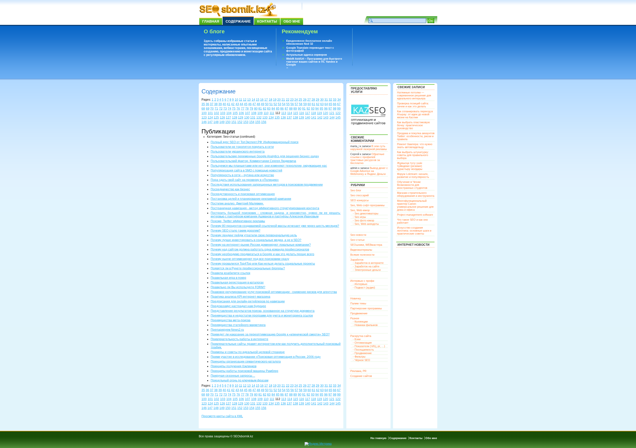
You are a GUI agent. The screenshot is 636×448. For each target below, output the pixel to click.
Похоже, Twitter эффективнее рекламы (238, 221)
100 (204, 113)
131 (252, 117)
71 (216, 108)
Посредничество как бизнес (230, 189)
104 (229, 113)
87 (286, 108)
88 (291, 108)
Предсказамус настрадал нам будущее (238, 306)
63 (322, 104)
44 (241, 104)
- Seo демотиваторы (365, 213)
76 (238, 108)
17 (266, 99)
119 (319, 113)
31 (326, 99)
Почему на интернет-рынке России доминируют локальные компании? (261, 244)
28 (313, 99)
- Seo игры (359, 216)
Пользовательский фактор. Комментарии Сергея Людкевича (253, 161)
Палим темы (358, 303)
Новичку (355, 298)
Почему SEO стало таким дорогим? (235, 230)
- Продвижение (362, 353)
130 (246, 117)
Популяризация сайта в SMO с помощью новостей (246, 170)
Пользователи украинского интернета (238, 151)
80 (256, 108)
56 (292, 104)
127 (228, 117)
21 (283, 99)
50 (267, 104)
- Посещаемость (363, 349)
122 (338, 113)
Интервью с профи (362, 280)
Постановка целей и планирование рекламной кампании (251, 199)
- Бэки (356, 339)
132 (259, 117)
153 (245, 122)
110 (266, 113)
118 (313, 113)
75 (234, 108)
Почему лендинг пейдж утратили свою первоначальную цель (254, 235)
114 (289, 113)
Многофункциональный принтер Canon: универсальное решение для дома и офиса (415, 205)
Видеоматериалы (361, 249)
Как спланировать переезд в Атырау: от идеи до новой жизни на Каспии (415, 114)
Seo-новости (358, 234)
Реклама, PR (358, 370)
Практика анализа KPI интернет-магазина (240, 296)
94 (317, 108)
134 (271, 117)
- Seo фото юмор (363, 220)
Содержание (238, 21)
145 (338, 117)
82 (264, 108)
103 (222, 113)
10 (236, 99)
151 (234, 122)
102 (216, 113)
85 (277, 108)
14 (253, 99)
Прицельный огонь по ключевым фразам (239, 380)
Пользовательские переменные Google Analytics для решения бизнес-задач (265, 156)
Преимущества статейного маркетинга (238, 325)
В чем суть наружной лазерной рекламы (368, 148)
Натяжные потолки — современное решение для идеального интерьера (414, 95)
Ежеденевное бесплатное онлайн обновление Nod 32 (309, 42)
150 (228, 122)
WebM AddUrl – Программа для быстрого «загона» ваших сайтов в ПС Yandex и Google (314, 61)
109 (260, 113)
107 (247, 113)
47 (254, 104)
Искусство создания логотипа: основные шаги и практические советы (414, 230)
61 (313, 104)
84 (273, 108)
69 (207, 108)
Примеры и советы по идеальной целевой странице (248, 352)
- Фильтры (359, 356)
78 (247, 108)
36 (207, 104)
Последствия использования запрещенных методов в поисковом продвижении (267, 184)
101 (210, 113)
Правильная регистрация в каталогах (237, 282)
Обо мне (291, 21)
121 (331, 113)
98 (334, 108)
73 (225, 108)
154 (251, 122)
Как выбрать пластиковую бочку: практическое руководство (413, 125)
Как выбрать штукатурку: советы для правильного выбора (413, 155)
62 (317, 104)
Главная (210, 21)
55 (288, 104)
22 (287, 99)
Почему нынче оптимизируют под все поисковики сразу (250, 259)
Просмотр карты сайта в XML (222, 416)
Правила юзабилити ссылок (230, 273)
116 (301, 113)
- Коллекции (360, 321)
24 (296, 99)
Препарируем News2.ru (227, 329)
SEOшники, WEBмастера (366, 244)
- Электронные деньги (367, 269)
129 (240, 117)
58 (300, 104)
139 (301, 117)
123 (204, 117)
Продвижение (358, 313)
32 (330, 99)
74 (229, 108)
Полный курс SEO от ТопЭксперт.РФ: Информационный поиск (254, 142)
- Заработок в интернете (368, 262)
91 (304, 108)
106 (241, 113)
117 (307, 113)
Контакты (267, 21)
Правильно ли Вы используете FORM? (238, 287)
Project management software (415, 214)
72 (221, 108)
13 (249, 99)
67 (339, 104)
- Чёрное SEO (361, 360)
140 (307, 117)
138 (295, 117)
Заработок (356, 259)
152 (239, 122)
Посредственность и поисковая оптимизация (243, 194)
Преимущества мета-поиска (230, 320)
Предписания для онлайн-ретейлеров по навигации (248, 301)
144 (332, 117)
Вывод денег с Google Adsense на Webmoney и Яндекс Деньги (369, 170)
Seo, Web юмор (360, 210)
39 (220, 104)
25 (300, 99)
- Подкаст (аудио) (364, 287)
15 (257, 99)
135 (277, 117)
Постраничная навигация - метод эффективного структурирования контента (265, 208)
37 (211, 104)
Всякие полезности (362, 254)
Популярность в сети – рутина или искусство (242, 175)
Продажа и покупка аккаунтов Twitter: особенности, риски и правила (416, 136)
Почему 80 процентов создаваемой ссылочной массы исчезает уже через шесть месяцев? (275, 226)
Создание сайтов (361, 375)
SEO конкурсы (359, 200)
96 (326, 108)
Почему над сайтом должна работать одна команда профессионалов (260, 249)
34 (339, 99)
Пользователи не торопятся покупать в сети (242, 147)
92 (308, 108)
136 (283, 117)
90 (299, 108)
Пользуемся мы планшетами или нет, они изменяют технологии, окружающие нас (269, 165)
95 (321, 108)
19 (275, 99)
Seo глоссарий (359, 195)
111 (272, 113)
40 (224, 104)
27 (309, 99)
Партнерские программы (366, 308)
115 (295, 113)
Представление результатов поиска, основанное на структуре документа (263, 311)
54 (283, 104)
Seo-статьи (357, 239)
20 (279, 99)
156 (263, 122)
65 (330, 104)
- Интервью (360, 284)
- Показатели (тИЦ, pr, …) (369, 346)
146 (204, 122)
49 (262, 104)
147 (210, 122)
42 (233, 104)
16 (262, 99)
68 (203, 108)
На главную (378, 438)
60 (309, 104)
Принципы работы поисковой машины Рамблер (244, 371)
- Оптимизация (362, 342)
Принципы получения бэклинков (233, 366)
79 (251, 108)
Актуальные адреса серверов (306, 54)
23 (292, 99)
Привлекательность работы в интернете (239, 339)
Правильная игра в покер (228, 278)
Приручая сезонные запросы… (233, 375)
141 (313, 117)
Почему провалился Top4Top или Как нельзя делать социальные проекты (263, 263)
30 (322, 99)
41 (228, 104)
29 (317, 99)
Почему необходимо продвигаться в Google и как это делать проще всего (262, 254)
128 (234, 117)
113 (283, 113)
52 (275, 104)
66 (334, 104)
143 (325, 117)
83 (269, 108)
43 (237, 104)
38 (216, 104)
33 (334, 99)
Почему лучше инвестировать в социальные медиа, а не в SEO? (256, 240)
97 (330, 108)
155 (257, 122)
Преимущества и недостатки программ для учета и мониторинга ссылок (262, 315)
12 (244, 99)
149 (222, 122)
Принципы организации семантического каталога (246, 361)
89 (295, 108)
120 (325, 113)
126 (222, 117)
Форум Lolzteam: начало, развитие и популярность (413, 175)
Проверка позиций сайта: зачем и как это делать (413, 105)
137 (289, 117)
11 (240, 99)
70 (212, 108)
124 (210, 117)
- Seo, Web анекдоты (366, 223)
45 (245, 104)
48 (258, 104)
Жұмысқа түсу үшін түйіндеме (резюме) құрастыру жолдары (409, 166)
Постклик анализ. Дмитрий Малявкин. (237, 203)
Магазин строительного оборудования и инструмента (415, 194)
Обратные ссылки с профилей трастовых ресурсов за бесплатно (367, 158)
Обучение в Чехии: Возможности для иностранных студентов (412, 184)
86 (282, 108)
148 (216, 122)
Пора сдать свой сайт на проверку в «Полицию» (245, 180)
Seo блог (355, 190)
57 (296, 104)
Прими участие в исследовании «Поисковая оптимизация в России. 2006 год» (266, 357)
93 (313, 108)
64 (326, 104)
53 (279, 104)
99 (339, 108)
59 (305, 104)
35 (203, 104)
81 (260, 108)
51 (271, 104)
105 (235, 113)
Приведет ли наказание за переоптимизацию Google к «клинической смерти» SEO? (270, 334)
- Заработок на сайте (366, 266)
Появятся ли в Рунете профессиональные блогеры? (248, 268)
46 (250, 104)
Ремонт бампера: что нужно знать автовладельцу (414, 146)
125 (216, 117)
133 (265, 117)
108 (253, 113)
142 (319, 117)
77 (242, 108)
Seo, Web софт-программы (367, 205)
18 (270, 99)
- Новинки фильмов (365, 325)
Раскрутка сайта (360, 335)
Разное (354, 318)
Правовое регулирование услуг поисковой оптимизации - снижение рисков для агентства (274, 292)
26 (305, 99)
